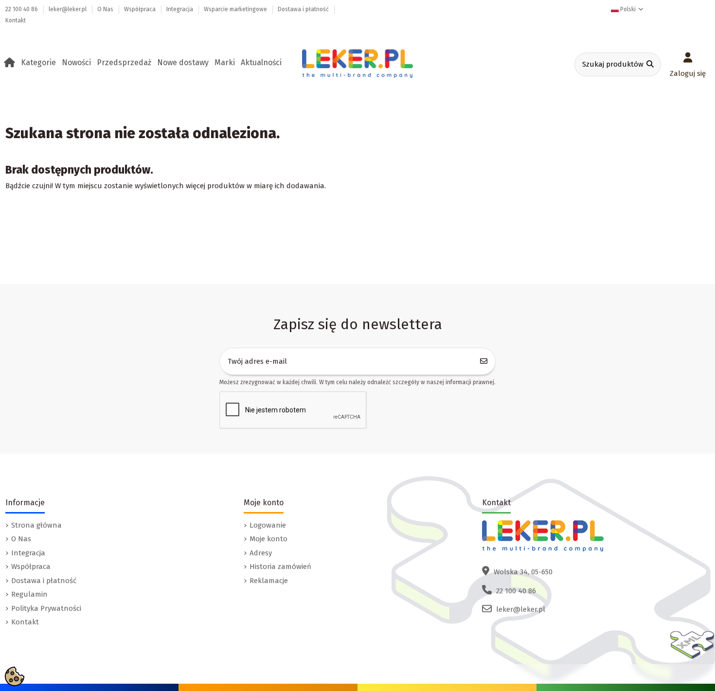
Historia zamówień (280, 566)
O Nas (106, 9)
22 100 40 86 (22, 9)
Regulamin (29, 594)
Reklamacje (269, 580)
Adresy (261, 553)
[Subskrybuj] (484, 361)
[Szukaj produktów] (650, 64)
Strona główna (36, 525)
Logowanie (268, 525)
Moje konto (268, 538)
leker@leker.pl (68, 9)
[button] (40, 62)
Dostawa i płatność (304, 9)
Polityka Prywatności (46, 608)
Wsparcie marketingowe (236, 9)
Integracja (180, 9)
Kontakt (15, 20)
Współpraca (140, 9)
